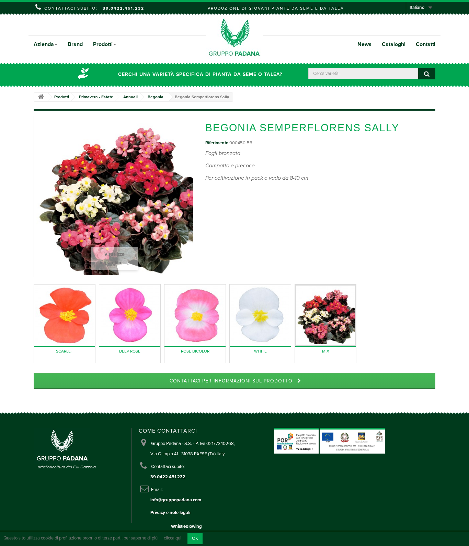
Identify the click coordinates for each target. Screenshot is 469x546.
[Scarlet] (64, 315)
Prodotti (103, 44)
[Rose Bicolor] (195, 315)
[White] (260, 315)
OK (195, 538)
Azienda (44, 44)
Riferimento (216, 143)
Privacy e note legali (170, 512)
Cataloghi (393, 44)
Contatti (425, 44)
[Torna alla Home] (40, 97)
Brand (75, 44)
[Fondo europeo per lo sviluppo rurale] (352, 440)
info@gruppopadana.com (175, 500)
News (364, 44)
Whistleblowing (186, 526)
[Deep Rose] (129, 315)
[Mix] (325, 315)
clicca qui (172, 538)
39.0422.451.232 (123, 8)
